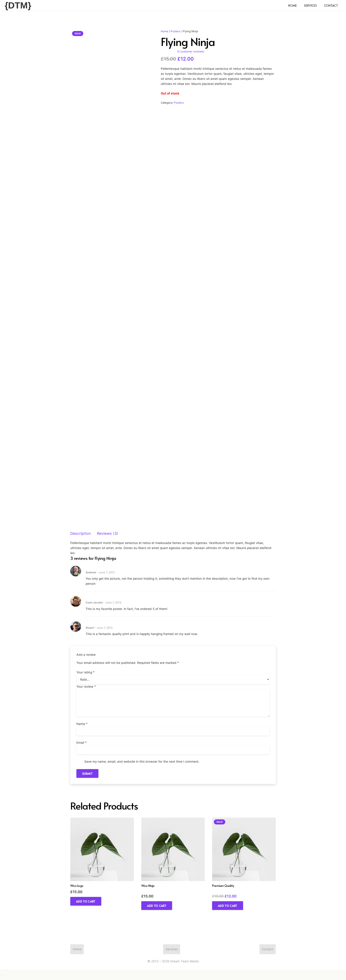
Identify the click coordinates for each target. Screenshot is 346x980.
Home (164, 31)
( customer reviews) (190, 51)
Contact (267, 949)
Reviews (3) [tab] (107, 533)
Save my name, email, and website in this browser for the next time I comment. (141, 761)
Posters (176, 31)
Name (82, 724)
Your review (86, 686)
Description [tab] (80, 533)
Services (172, 949)
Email (81, 742)
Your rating (85, 672)
